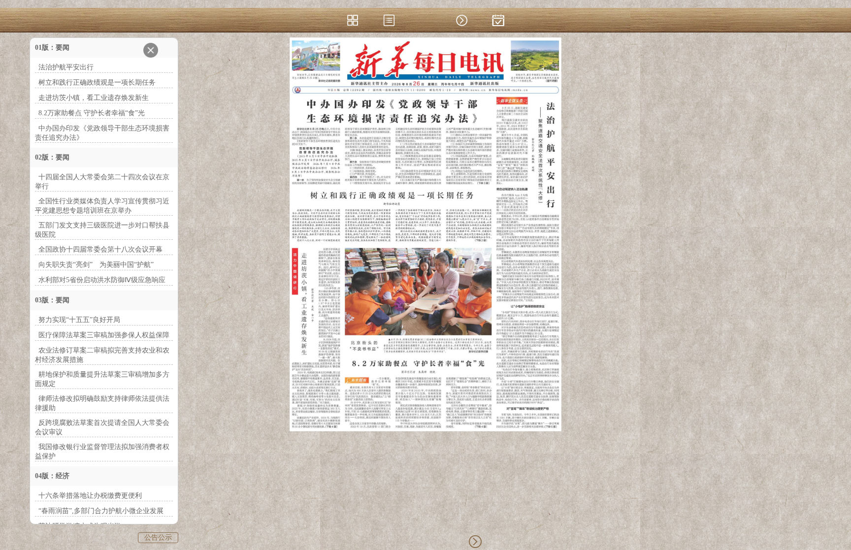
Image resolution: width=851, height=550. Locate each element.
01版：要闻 (52, 47)
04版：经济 (52, 476)
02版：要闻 (52, 157)
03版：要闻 (52, 300)
